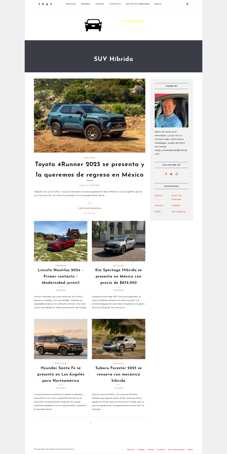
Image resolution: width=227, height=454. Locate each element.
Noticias (71, 4)
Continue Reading (89, 208)
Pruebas (85, 4)
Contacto (115, 4)
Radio (158, 4)
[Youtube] (47, 4)
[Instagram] (51, 4)
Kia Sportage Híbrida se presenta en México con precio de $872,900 (118, 276)
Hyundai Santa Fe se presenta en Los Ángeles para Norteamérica (60, 374)
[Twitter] (171, 174)
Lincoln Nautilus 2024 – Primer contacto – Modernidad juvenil (61, 276)
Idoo (72, 449)
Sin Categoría (178, 211)
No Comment (89, 213)
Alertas (99, 4)
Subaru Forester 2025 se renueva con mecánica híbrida (118, 374)
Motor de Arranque (137, 4)
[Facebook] (166, 174)
